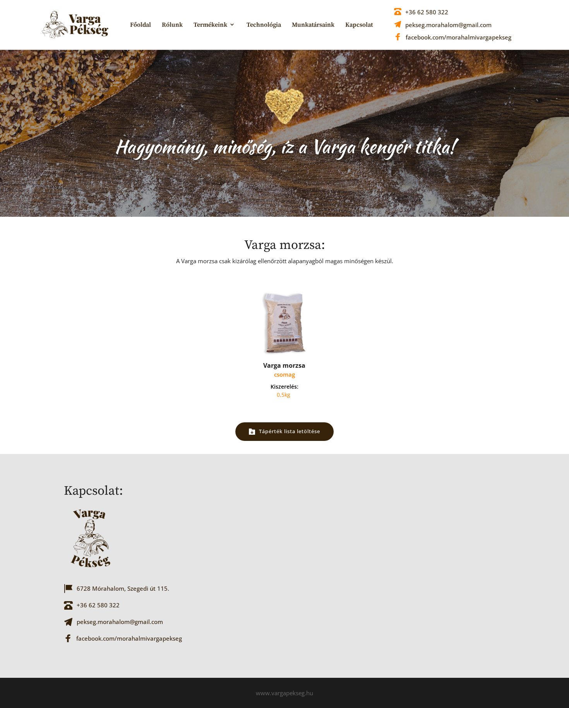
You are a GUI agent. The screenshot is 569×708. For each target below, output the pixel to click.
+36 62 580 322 (426, 12)
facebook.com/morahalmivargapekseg (458, 37)
